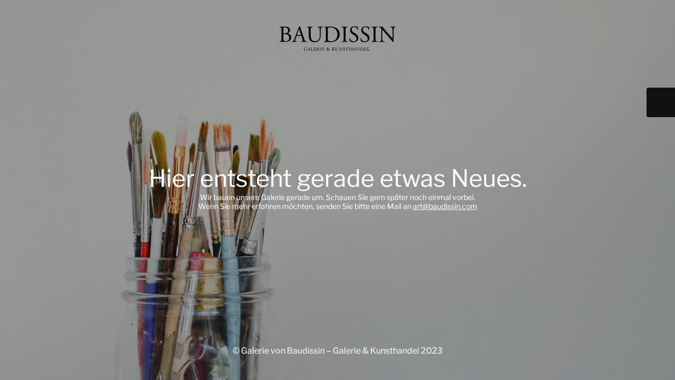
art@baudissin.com (445, 206)
